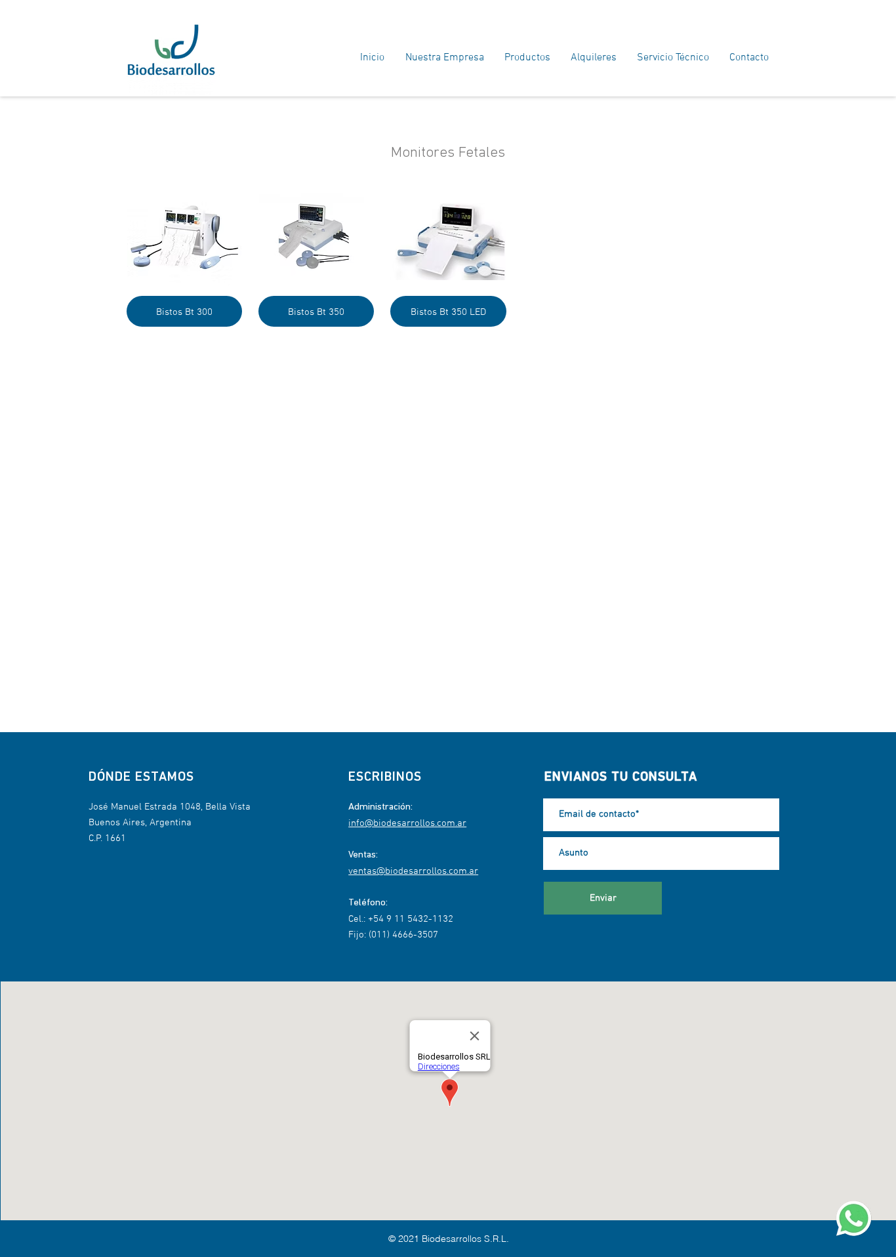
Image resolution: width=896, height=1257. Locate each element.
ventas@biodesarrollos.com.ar (413, 871)
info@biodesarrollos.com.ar (407, 823)
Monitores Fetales (448, 153)
